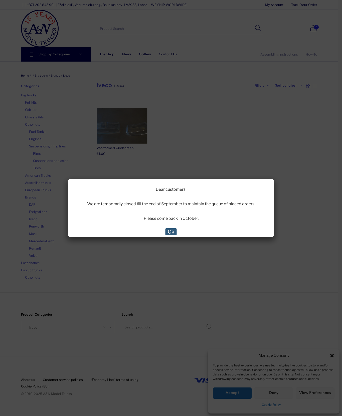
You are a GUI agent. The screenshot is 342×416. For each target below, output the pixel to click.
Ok (171, 232)
